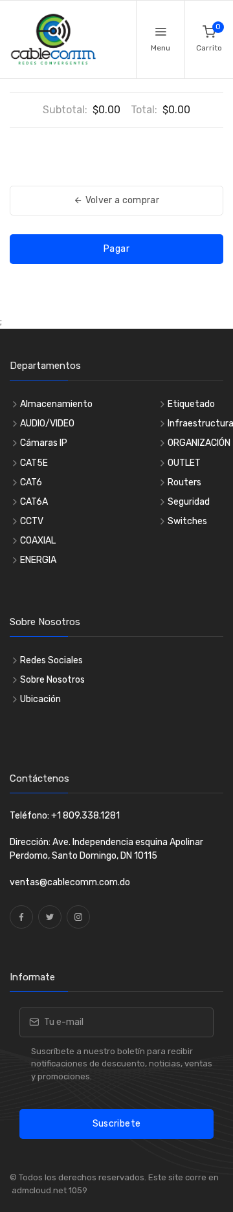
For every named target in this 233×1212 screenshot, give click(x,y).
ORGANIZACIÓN (199, 442)
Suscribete (117, 1123)
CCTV (31, 521)
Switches (187, 521)
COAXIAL (38, 540)
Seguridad (189, 501)
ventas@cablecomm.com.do (70, 882)
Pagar (116, 248)
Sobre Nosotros (52, 679)
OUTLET (184, 462)
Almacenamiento (56, 404)
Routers (184, 482)
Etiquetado (191, 404)
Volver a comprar (121, 200)
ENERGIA (38, 560)
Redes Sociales (51, 660)
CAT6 (31, 482)
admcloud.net (38, 1190)
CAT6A (34, 501)
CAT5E (34, 462)
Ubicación (40, 699)
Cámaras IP (43, 442)
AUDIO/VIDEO (47, 423)
